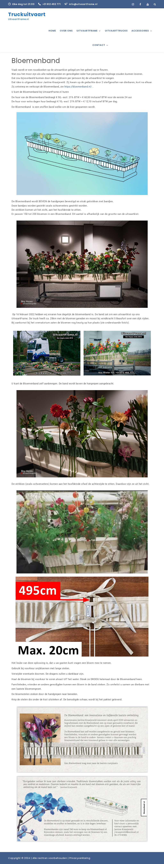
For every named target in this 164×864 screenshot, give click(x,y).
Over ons (66, 30)
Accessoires (140, 30)
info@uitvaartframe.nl (83, 4)
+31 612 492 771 (51, 4)
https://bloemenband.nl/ (78, 86)
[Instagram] (133, 4)
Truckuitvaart (26, 14)
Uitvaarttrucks (116, 30)
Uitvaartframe (87, 30)
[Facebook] (140, 4)
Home (52, 30)
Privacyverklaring (79, 858)
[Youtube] (147, 4)
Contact (98, 45)
